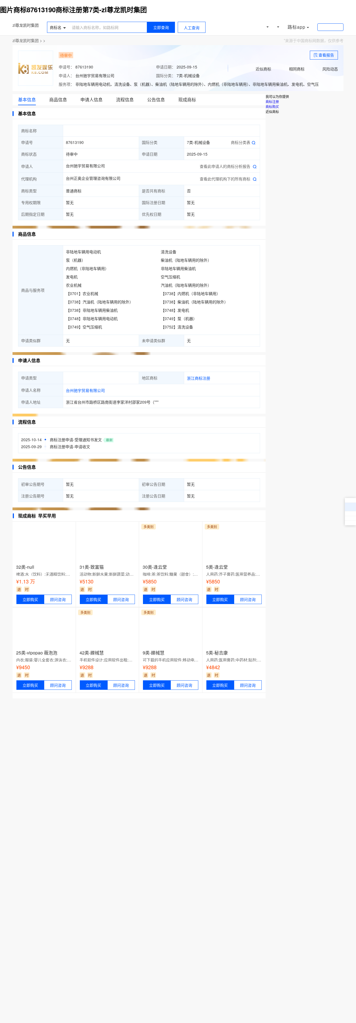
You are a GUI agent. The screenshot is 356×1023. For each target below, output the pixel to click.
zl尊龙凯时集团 (26, 25)
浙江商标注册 (198, 378)
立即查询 (161, 27)
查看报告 (326, 55)
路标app (296, 27)
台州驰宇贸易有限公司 (85, 390)
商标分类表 (240, 142)
